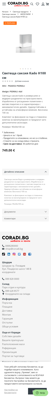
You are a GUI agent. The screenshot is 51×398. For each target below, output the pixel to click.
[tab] (25, 172)
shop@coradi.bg (14, 249)
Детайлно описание (14, 171)
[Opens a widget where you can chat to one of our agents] (40, 393)
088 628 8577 (12, 291)
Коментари (9, 218)
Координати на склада (17, 294)
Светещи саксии (9, 14)
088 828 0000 (12, 279)
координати (8, 272)
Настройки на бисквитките (11, 391)
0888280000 (11, 246)
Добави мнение (22, 81)
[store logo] (18, 4)
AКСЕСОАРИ (25, 14)
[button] (20, 69)
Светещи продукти (20, 11)
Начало (5, 11)
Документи (9, 211)
